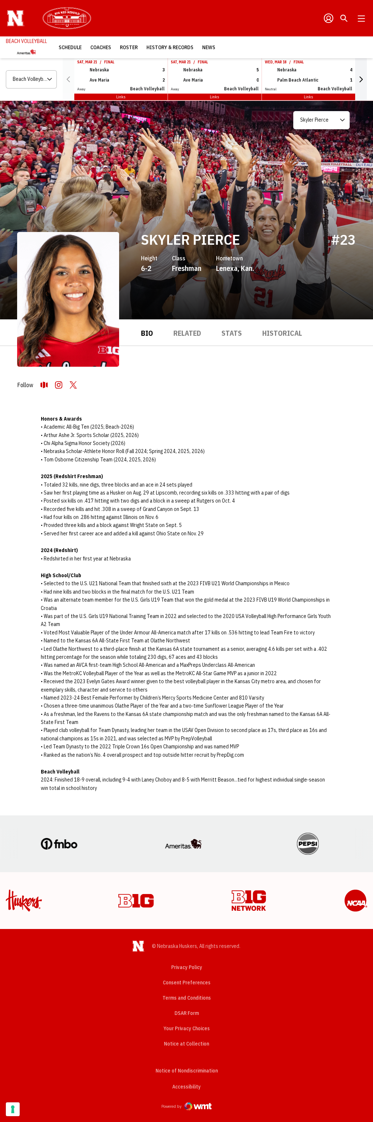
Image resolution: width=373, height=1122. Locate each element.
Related (187, 333)
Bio (147, 333)
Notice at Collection (186, 1043)
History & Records (169, 47)
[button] (361, 79)
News (208, 47)
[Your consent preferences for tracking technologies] (13, 1109)
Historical (282, 333)
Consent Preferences (187, 982)
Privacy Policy (186, 967)
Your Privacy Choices (187, 1028)
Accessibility (186, 1086)
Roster (129, 47)
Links (121, 96)
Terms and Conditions (186, 998)
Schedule (70, 47)
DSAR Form (186, 1013)
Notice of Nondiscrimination (187, 1070)
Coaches (100, 47)
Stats (231, 333)
